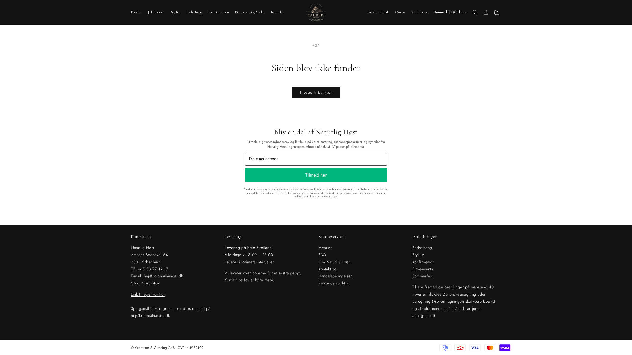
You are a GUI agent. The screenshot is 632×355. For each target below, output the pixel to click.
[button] (475, 12)
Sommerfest (422, 276)
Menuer (325, 247)
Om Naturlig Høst (334, 262)
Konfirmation (423, 262)
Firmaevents (422, 269)
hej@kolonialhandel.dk (163, 276)
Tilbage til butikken (316, 92)
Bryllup (418, 255)
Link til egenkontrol (148, 294)
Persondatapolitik (333, 283)
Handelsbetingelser (335, 276)
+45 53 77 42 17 (153, 269)
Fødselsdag (422, 247)
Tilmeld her (316, 175)
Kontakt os (327, 269)
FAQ (322, 255)
